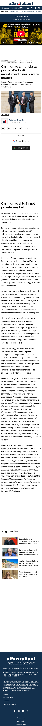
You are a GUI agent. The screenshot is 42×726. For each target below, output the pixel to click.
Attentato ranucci (27, 12)
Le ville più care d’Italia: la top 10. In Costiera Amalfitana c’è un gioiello (28, 563)
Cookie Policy (21, 721)
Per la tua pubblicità (9, 704)
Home (3, 61)
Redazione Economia (16, 120)
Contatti (5, 694)
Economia (11, 61)
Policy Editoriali (8, 697)
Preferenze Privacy (21, 724)
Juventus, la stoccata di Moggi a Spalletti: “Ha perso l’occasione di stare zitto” (28, 552)
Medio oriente (14, 12)
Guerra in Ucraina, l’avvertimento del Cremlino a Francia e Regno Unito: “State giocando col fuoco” (29, 541)
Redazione (6, 701)
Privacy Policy (21, 718)
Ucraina (38, 12)
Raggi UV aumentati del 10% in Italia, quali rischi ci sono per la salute (29, 574)
